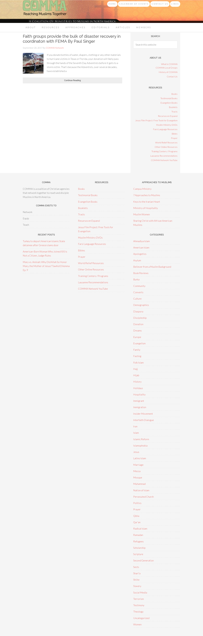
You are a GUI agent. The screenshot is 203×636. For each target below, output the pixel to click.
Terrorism (138, 598)
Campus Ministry (142, 188)
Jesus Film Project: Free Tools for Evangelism (156, 120)
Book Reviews (140, 273)
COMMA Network (45, 11)
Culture (137, 298)
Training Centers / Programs (164, 151)
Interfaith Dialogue (143, 420)
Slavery (137, 586)
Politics (137, 503)
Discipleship (140, 317)
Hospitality (139, 394)
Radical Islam (140, 528)
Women (137, 624)
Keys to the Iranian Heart (146, 201)
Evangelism (139, 343)
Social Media (140, 592)
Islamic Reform (141, 439)
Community (139, 285)
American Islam (141, 247)
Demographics (141, 304)
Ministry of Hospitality (145, 208)
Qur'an (136, 522)
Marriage (138, 464)
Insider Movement (143, 413)
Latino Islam (139, 458)
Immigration (139, 407)
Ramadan (138, 534)
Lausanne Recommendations (163, 155)
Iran (135, 426)
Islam (136, 432)
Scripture (138, 554)
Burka (136, 279)
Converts (138, 292)
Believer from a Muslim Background (152, 266)
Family (136, 349)
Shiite (136, 579)
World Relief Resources (166, 142)
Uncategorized (141, 618)
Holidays (138, 388)
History (137, 381)
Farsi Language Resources (165, 129)
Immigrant (138, 400)
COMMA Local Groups (166, 67)
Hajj (135, 368)
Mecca (136, 471)
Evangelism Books (168, 102)
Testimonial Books (168, 98)
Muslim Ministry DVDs (166, 124)
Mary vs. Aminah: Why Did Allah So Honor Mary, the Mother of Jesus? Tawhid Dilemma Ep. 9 (46, 266)
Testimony (138, 605)
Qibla (136, 515)
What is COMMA (169, 64)
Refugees (138, 541)
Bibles (174, 133)
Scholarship (139, 547)
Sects (136, 566)
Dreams (137, 330)
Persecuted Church (143, 496)
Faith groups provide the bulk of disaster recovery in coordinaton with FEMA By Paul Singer (72, 39)
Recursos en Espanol (167, 116)
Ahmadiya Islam (141, 241)
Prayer (174, 138)
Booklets (173, 107)
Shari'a (136, 573)
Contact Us (172, 76)
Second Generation (143, 560)
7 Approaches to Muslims (146, 195)
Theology (138, 611)
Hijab (136, 375)
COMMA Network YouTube (164, 160)
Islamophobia (140, 445)
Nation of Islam (141, 490)
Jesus (136, 451)
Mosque (137, 477)
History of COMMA (168, 72)
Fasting (137, 356)
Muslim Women (141, 214)
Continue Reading (72, 80)
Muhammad (139, 483)
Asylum (137, 260)
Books (174, 94)
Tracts (174, 111)
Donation (138, 324)
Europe (137, 337)
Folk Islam (138, 362)
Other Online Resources (166, 147)
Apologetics (139, 253)
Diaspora (138, 311)
